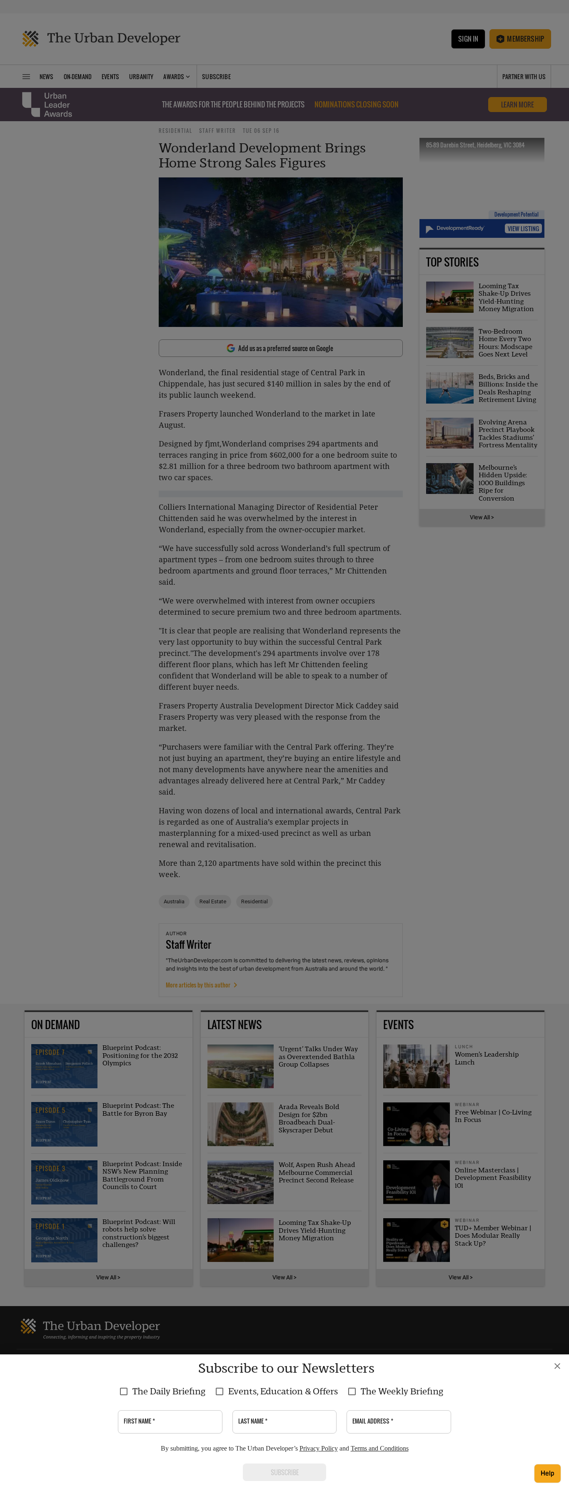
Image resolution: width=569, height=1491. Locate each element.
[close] (557, 1366)
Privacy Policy (318, 1448)
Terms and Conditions (380, 1448)
